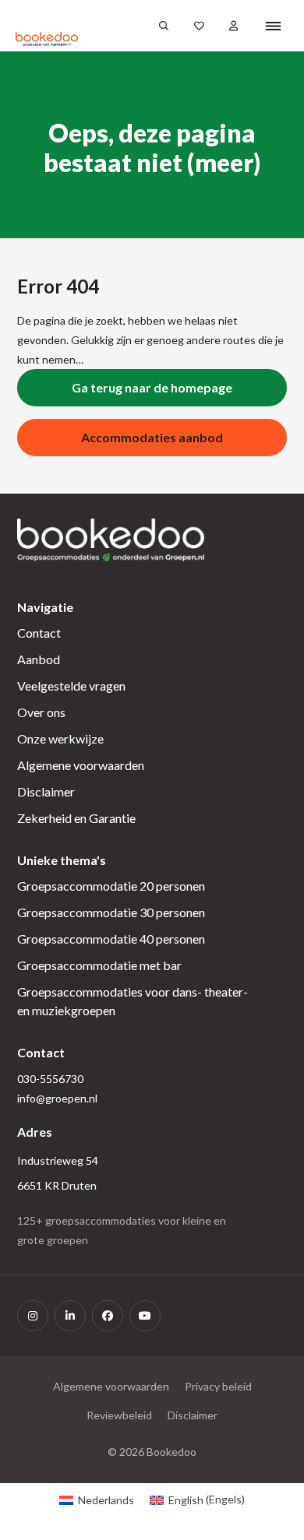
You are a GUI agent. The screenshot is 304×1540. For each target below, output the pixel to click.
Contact (39, 632)
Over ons (41, 712)
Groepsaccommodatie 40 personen (111, 938)
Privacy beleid (218, 1386)
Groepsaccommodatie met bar (99, 965)
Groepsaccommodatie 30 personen (111, 912)
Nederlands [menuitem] (106, 1500)
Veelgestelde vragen (71, 685)
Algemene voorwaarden (80, 765)
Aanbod (38, 659)
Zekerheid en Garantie (76, 817)
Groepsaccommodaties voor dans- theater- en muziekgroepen (132, 1001)
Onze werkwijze (60, 738)
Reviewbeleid (119, 1415)
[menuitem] (96, 1499)
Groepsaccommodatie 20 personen (111, 885)
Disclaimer (46, 791)
